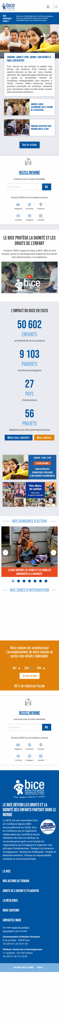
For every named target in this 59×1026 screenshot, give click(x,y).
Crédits (40, 967)
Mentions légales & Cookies (24, 967)
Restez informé (29, 173)
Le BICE (7, 871)
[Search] (56, 6)
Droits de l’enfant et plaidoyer (21, 891)
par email (7, 931)
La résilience (10, 901)
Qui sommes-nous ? (7, 18)
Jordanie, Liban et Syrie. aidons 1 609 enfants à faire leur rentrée (29, 58)
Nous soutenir (44, 438)
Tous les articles (29, 145)
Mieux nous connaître (19, 438)
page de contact (20, 927)
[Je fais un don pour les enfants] (29, 467)
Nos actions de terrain (16, 881)
